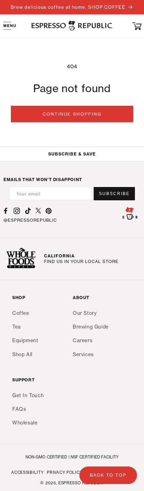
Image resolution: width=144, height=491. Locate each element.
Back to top (108, 475)
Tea (16, 327)
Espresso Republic (81, 482)
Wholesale (24, 423)
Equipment (25, 340)
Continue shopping (72, 114)
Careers (82, 340)
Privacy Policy (64, 472)
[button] (137, 25)
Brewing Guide (91, 327)
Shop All (22, 354)
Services (83, 354)
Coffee (20, 313)
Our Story (84, 313)
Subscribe (114, 193)
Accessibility (27, 472)
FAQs (19, 409)
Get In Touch (28, 395)
